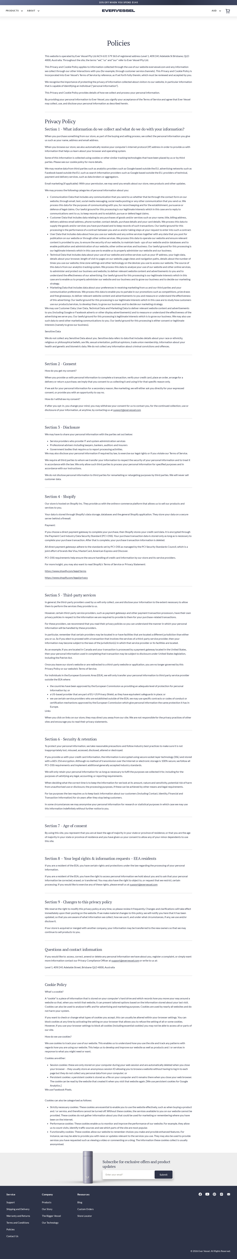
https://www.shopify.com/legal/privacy (66, 577)
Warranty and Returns (18, 1215)
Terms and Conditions (17, 1222)
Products (46, 1202)
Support (10, 1202)
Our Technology (50, 1222)
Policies (10, 1229)
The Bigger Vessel (51, 1215)
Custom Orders (85, 1209)
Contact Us (12, 1236)
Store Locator (84, 1215)
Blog (79, 1202)
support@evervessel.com (127, 409)
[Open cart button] (228, 11)
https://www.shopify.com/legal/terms (65, 570)
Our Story (47, 1209)
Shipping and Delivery (18, 1209)
